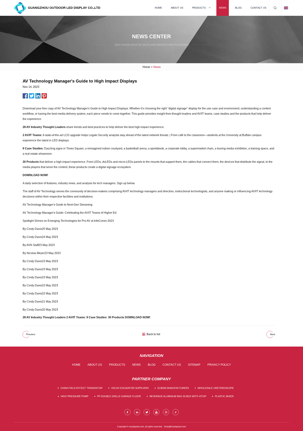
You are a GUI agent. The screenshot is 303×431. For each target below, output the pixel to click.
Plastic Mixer (224, 396)
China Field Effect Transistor (81, 388)
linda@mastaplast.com (175, 426)
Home (158, 7)
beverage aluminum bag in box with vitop (178, 396)
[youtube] (156, 412)
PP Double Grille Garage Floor (119, 396)
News (222, 7)
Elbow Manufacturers (173, 388)
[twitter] (147, 412)
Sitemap (194, 364)
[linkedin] (137, 412)
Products (199, 7)
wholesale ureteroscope (216, 388)
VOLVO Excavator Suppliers (130, 388)
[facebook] (127, 412)
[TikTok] (176, 412)
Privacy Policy (219, 364)
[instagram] (166, 412)
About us (177, 7)
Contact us (258, 7)
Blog (238, 7)
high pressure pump (74, 396)
